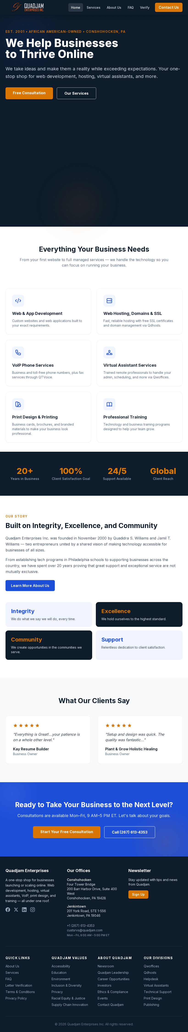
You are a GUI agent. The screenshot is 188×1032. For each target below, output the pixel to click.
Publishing (151, 1005)
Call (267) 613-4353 (129, 832)
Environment (61, 979)
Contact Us (169, 7)
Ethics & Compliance (113, 992)
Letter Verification (19, 985)
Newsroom (106, 966)
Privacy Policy (16, 998)
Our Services (76, 93)
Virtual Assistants (156, 985)
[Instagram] (32, 909)
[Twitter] (16, 909)
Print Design (153, 998)
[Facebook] (8, 909)
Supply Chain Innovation (70, 1005)
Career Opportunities (114, 979)
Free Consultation (29, 93)
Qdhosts (150, 972)
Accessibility (61, 966)
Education (59, 972)
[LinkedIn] (24, 909)
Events (103, 998)
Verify (144, 7)
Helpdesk (151, 979)
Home (75, 7)
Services (93, 7)
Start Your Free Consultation (66, 831)
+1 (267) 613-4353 (80, 925)
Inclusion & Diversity (67, 985)
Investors (104, 985)
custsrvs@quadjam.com (84, 930)
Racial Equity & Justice (68, 998)
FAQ (131, 7)
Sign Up (138, 894)
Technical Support (157, 992)
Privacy (57, 992)
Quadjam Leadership (113, 972)
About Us (114, 7)
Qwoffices (151, 966)
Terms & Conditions (20, 992)
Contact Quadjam (111, 1005)
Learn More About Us (30, 585)
